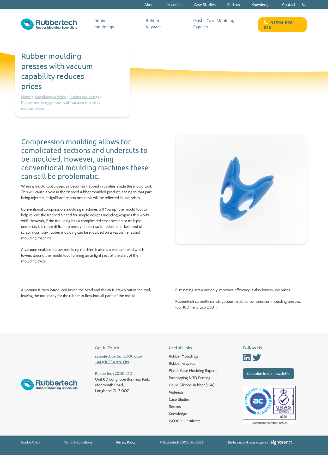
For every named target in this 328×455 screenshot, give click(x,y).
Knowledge (261, 4)
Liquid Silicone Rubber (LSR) (191, 385)
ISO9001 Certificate (184, 421)
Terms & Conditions (78, 442)
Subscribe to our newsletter (268, 373)
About (149, 4)
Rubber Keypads (154, 23)
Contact (288, 4)
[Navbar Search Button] (304, 4)
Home (26, 97)
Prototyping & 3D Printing (189, 378)
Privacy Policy (125, 442)
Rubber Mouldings (104, 23)
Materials (174, 4)
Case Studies (205, 4)
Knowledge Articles (50, 97)
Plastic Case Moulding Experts (213, 23)
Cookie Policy (30, 442)
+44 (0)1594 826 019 (112, 362)
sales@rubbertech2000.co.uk (118, 356)
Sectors (233, 4)
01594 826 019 (278, 24)
